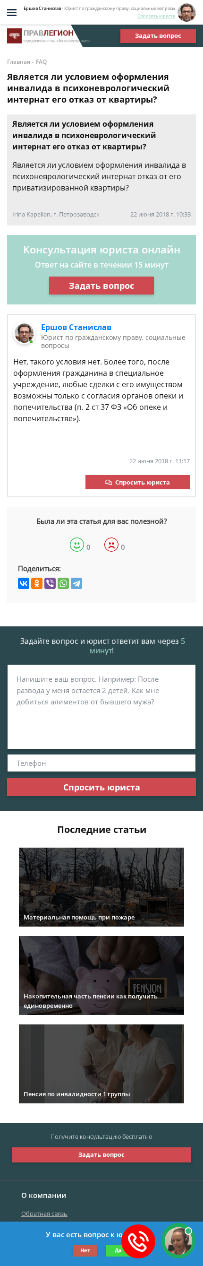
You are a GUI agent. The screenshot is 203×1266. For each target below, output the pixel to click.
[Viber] (50, 583)
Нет (85, 1250)
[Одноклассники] (36, 583)
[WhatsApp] (63, 583)
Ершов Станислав (76, 327)
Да (118, 1250)
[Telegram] (76, 583)
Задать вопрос (158, 35)
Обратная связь (44, 1213)
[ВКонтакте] (23, 583)
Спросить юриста (156, 16)
